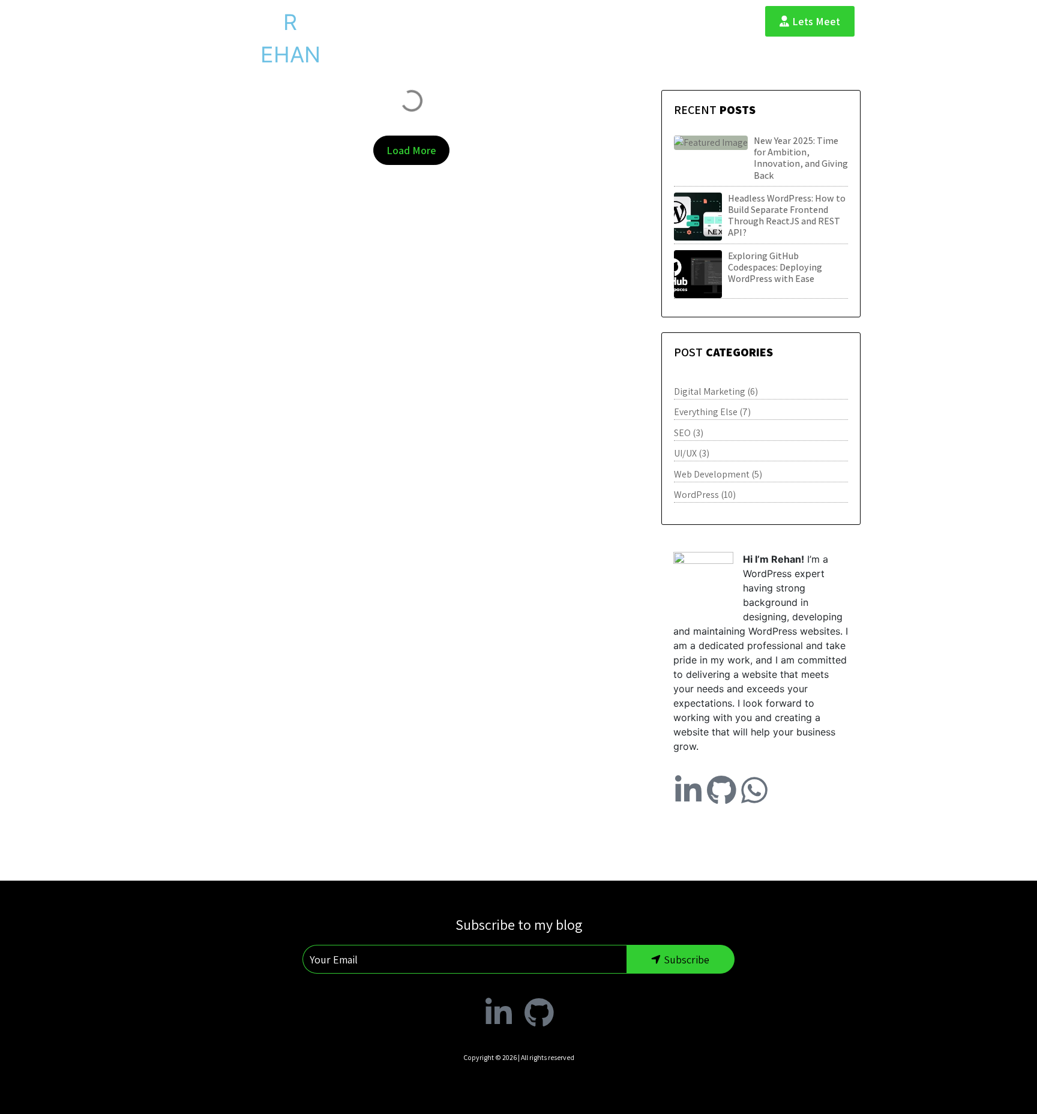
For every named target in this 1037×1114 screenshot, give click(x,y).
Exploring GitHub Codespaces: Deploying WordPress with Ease (775, 267)
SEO (682, 433)
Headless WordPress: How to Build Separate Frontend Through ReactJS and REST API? (787, 215)
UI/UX (685, 453)
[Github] (721, 790)
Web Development (712, 474)
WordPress (696, 494)
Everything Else (706, 412)
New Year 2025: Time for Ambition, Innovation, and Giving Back (801, 158)
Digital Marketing (709, 391)
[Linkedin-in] (688, 790)
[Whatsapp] (754, 790)
